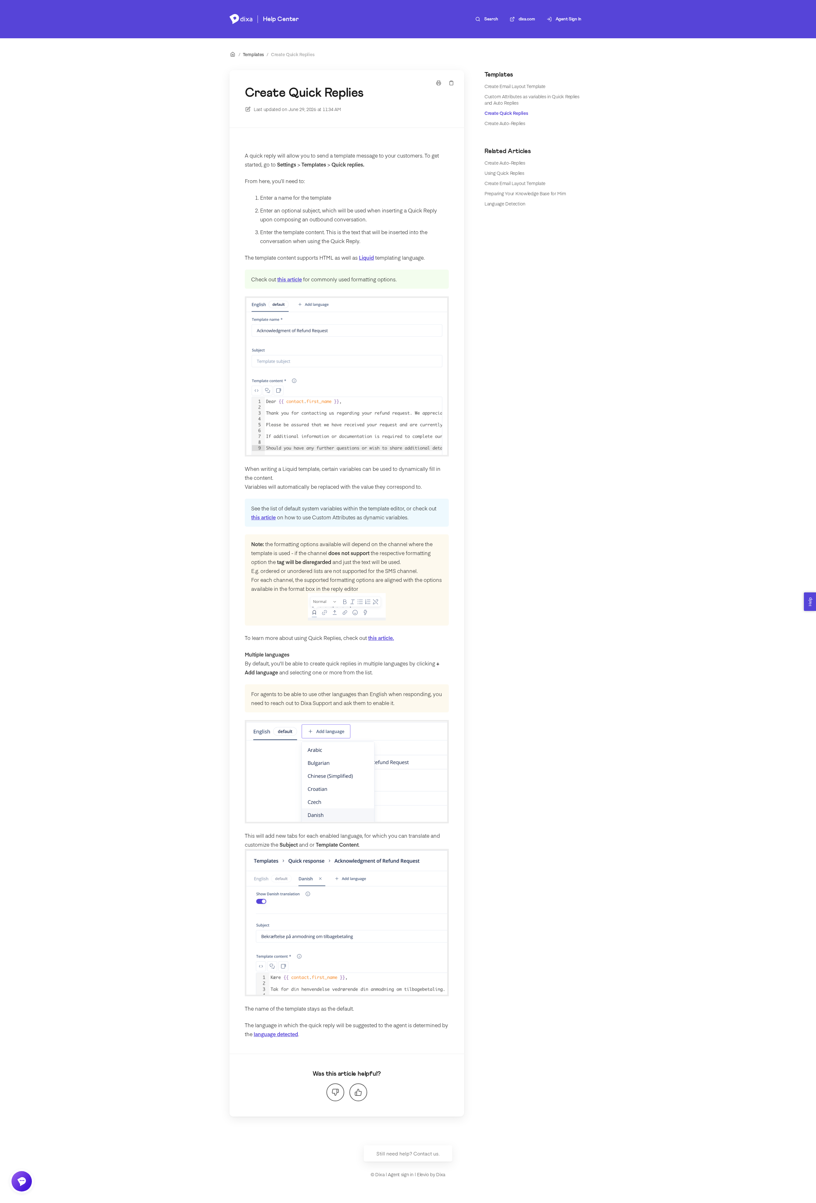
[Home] (241, 19)
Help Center (281, 19)
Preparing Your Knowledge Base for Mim (525, 193)
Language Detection (504, 203)
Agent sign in (400, 1174)
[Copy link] (451, 83)
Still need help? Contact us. (408, 1153)
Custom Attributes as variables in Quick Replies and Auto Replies (531, 99)
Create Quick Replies (292, 54)
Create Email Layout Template (514, 86)
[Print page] (438, 83)
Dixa (440, 1174)
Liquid (366, 257)
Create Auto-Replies (504, 123)
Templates (253, 54)
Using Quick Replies (504, 173)
